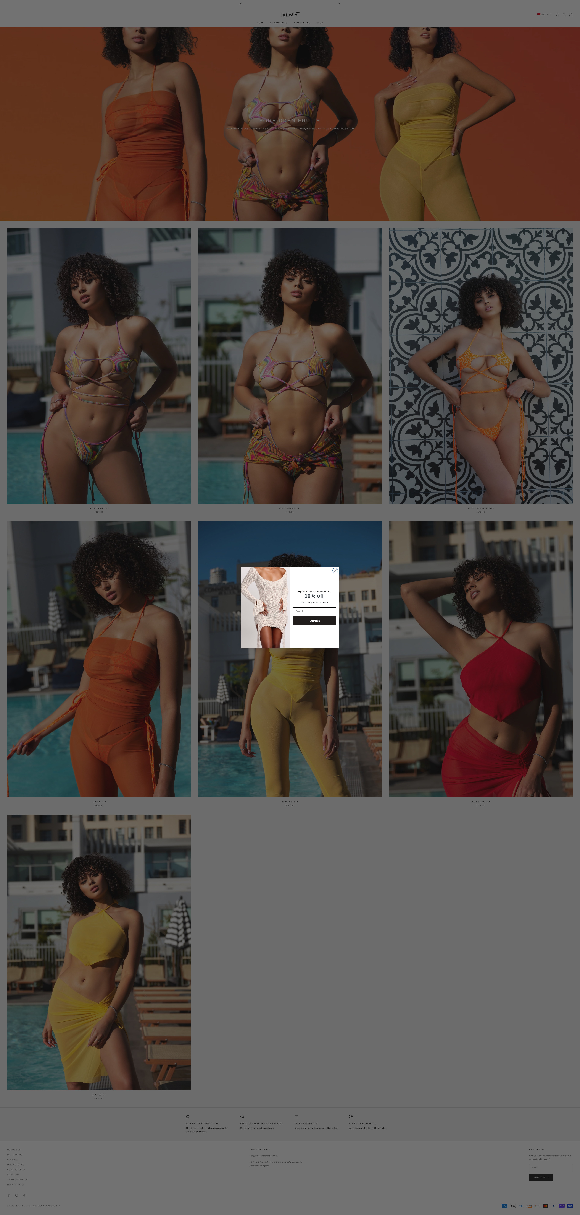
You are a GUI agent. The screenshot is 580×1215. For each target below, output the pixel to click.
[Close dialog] (335, 570)
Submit (314, 620)
